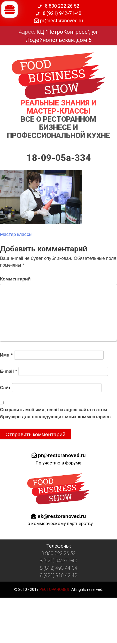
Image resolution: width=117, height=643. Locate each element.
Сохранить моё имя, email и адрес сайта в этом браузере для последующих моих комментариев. (56, 413)
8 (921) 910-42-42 (58, 575)
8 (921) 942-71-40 (61, 13)
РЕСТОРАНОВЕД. (54, 589)
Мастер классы (16, 234)
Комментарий (15, 279)
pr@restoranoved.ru (61, 20)
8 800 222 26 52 (61, 6)
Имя (6, 355)
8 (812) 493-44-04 (58, 568)
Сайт (5, 387)
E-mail (8, 371)
